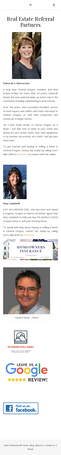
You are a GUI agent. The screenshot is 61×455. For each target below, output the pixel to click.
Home (26, 445)
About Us (39, 445)
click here (22, 154)
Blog (32, 445)
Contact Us (50, 445)
